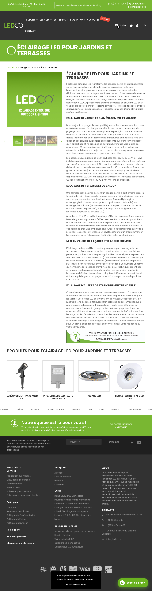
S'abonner (114, 442)
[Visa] (84, 569)
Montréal (76, 409)
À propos (59, 472)
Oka (90, 409)
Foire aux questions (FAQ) (20, 491)
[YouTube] (139, 445)
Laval (101, 409)
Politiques (12, 502)
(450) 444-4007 (117, 3)
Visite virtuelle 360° (64, 539)
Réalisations (77, 19)
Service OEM (13, 487)
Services (45, 19)
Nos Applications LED (65, 525)
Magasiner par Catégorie (21, 543)
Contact (30, 30)
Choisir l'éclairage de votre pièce (71, 511)
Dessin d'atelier (62, 535)
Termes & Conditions (18, 511)
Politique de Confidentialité (21, 515)
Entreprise (60, 19)
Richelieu (35, 409)
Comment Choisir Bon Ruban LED (71, 503)
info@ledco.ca (138, 6)
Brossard (115, 409)
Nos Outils (98, 19)
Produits (30, 19)
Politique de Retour (16, 519)
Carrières (59, 484)
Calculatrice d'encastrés (67, 542)
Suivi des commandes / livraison (23, 495)
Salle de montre (62, 476)
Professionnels (14, 483)
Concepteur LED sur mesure (68, 546)
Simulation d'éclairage (18, 479)
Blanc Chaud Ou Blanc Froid (68, 495)
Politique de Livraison (17, 522)
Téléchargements (16, 536)
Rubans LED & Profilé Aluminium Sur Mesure (72, 517)
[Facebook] (132, 445)
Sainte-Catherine (56, 409)
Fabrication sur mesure (19, 475)
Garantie (11, 507)
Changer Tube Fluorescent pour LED (73, 507)
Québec (20, 409)
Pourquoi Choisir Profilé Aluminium (72, 499)
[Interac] (108, 569)
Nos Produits (14, 467)
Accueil (10, 67)
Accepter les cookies (76, 584)
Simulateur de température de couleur (74, 531)
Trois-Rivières (134, 409)
